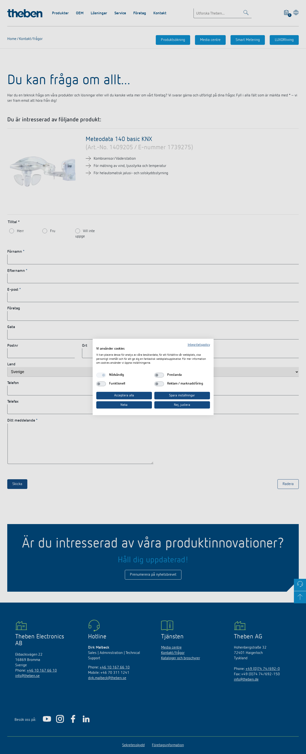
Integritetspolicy (199, 344)
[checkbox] (101, 375)
